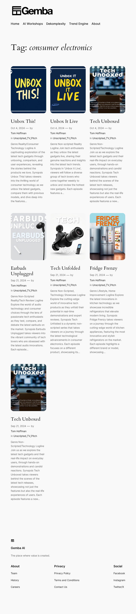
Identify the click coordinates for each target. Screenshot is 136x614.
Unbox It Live (64, 121)
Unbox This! (23, 121)
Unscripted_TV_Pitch (25, 138)
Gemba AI (18, 548)
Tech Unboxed (104, 121)
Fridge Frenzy (103, 268)
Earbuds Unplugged (22, 271)
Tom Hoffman (18, 133)
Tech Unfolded (65, 268)
